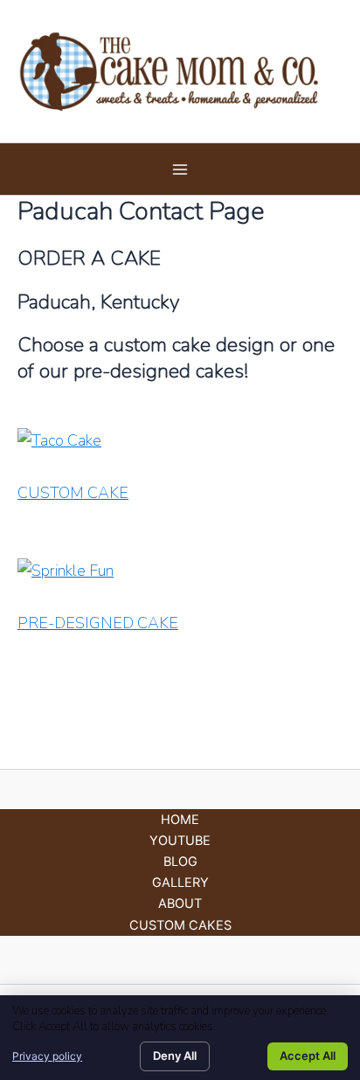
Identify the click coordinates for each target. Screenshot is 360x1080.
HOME (180, 819)
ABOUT (180, 903)
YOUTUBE (180, 840)
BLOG (180, 861)
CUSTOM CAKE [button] (72, 492)
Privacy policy (47, 1056)
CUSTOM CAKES (180, 925)
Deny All (175, 1056)
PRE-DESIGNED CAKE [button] (97, 623)
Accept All (308, 1056)
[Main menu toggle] (180, 169)
